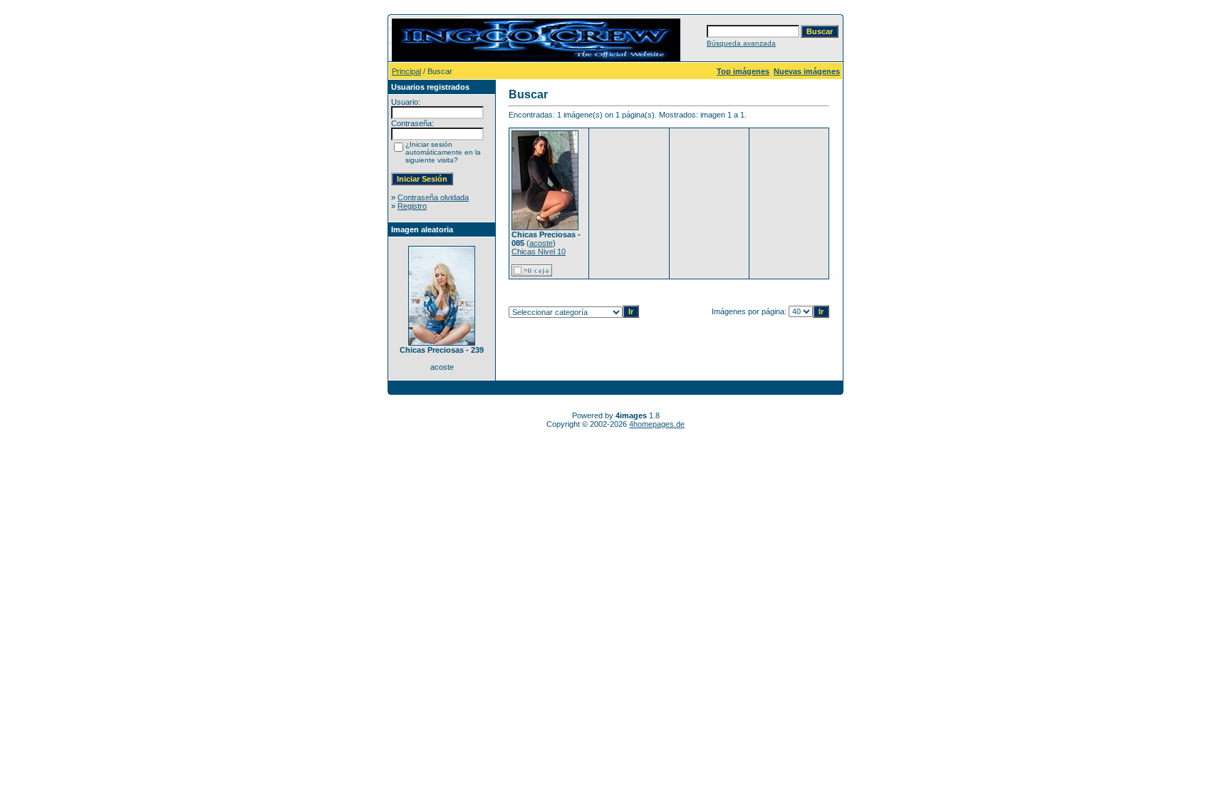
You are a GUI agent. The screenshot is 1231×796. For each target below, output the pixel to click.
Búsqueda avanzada (741, 43)
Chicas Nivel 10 (538, 251)
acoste (541, 243)
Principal (406, 71)
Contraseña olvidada (433, 197)
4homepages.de (657, 424)
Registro (412, 206)
